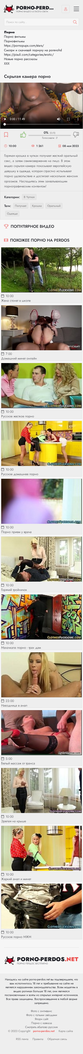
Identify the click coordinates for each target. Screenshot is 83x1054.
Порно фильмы (15, 36)
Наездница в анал (14, 705)
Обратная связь (57, 1039)
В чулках (29, 197)
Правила (37, 1039)
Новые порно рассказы (20, 59)
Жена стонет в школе (16, 300)
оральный (54, 206)
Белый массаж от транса (18, 763)
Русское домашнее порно (19, 474)
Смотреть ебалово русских (41, 1027)
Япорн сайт (41, 1019)
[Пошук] (75, 22)
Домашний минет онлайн (19, 358)
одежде (12, 214)
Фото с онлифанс (41, 1011)
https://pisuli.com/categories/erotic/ (29, 54)
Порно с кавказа (41, 1023)
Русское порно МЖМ (16, 937)
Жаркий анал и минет (16, 879)
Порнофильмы (14, 41)
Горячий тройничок (14, 589)
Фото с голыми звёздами (41, 1015)
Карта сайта (66, 1031)
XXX (6, 63)
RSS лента (22, 1039)
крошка (37, 206)
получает (20, 206)
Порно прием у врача (16, 532)
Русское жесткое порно (17, 416)
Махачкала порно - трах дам (21, 647)
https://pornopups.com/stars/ (24, 45)
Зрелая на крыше (13, 821)
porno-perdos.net (44, 1031)
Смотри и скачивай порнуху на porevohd (33, 50)
